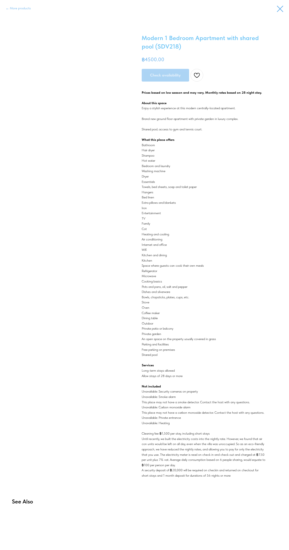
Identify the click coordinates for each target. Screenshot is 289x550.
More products (20, 8)
